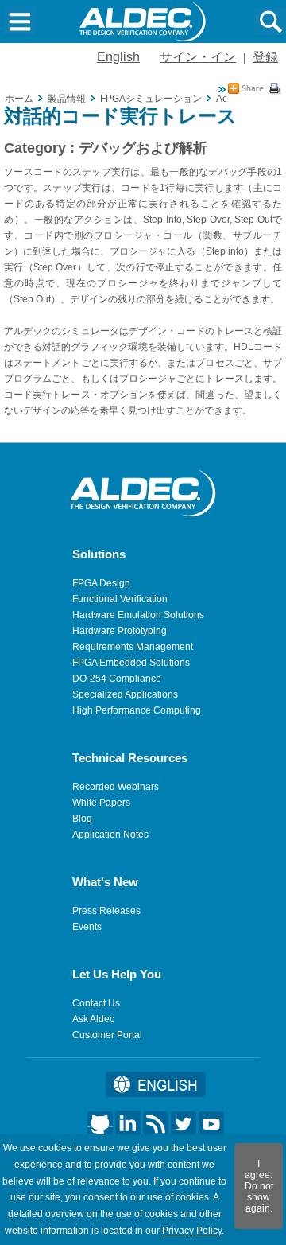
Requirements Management (132, 646)
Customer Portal (107, 1035)
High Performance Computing (136, 710)
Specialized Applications (125, 694)
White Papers (101, 802)
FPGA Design (101, 583)
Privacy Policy (192, 1230)
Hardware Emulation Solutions (138, 615)
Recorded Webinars (115, 786)
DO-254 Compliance (116, 678)
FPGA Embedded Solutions (131, 662)
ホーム (19, 98)
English (118, 57)
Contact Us (96, 1003)
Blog (82, 818)
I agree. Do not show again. (259, 1186)
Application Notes (110, 834)
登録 (265, 57)
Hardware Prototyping (119, 630)
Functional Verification (120, 599)
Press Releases (106, 910)
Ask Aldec (93, 1019)
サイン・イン (198, 57)
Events (87, 926)
